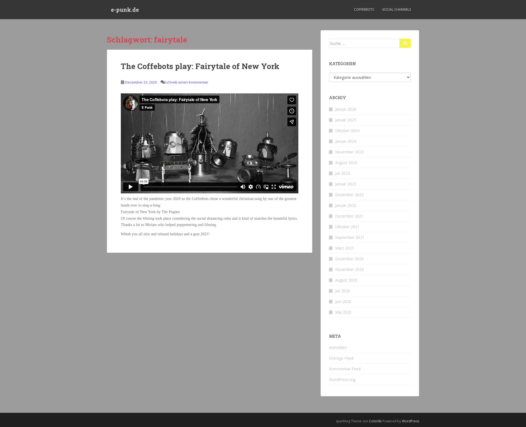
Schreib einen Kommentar (186, 82)
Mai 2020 (343, 312)
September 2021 (349, 237)
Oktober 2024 (347, 130)
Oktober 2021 (347, 226)
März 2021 (344, 248)
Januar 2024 (345, 141)
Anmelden (338, 347)
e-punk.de (125, 9)
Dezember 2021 (349, 216)
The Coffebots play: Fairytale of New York (200, 66)
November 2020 (349, 269)
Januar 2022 (345, 205)
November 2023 (349, 151)
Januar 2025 (345, 119)
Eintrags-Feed (341, 358)
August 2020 (346, 280)
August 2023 (346, 162)
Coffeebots (364, 9)
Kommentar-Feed (345, 368)
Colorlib (375, 421)
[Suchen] (405, 43)
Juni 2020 (343, 301)
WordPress (410, 421)
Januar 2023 (345, 184)
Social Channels (396, 9)
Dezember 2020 (349, 258)
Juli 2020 (342, 290)
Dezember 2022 (349, 194)
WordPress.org (342, 379)
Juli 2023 (342, 173)
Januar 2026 (345, 109)
